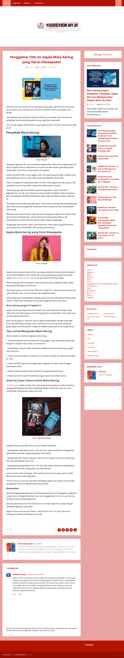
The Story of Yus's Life (93, 318)
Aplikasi (90, 334)
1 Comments (52, 67)
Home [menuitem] (6, 3)
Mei (89, 281)
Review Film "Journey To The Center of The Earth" (108, 235)
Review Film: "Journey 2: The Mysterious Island (108, 188)
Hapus (19, 594)
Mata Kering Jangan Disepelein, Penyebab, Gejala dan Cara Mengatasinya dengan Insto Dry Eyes (102, 95)
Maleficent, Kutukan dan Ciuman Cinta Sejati (108, 208)
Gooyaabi (28, 655)
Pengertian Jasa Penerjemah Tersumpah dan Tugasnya (108, 179)
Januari (90, 277)
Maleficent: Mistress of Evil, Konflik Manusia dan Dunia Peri (108, 169)
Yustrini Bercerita (110, 317)
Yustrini (31, 67)
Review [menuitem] (27, 3)
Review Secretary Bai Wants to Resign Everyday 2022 (107, 148)
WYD (12, 655)
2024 (89, 288)
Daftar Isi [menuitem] (39, 3)
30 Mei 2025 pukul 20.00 (36, 574)
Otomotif (91, 347)
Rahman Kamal (19, 574)
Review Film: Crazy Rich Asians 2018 (108, 157)
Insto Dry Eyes (12, 385)
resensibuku (92, 351)
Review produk (93, 356)
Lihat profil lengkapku (105, 375)
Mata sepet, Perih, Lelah (23, 278)
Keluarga (91, 343)
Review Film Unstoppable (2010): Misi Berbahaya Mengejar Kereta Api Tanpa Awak (107, 223)
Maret (90, 274)
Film (10, 529)
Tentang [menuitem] (16, 3)
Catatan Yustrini (92, 314)
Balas (14, 594)
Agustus (91, 272)
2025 (89, 279)
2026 (89, 270)
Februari (91, 297)
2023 (89, 293)
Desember (92, 290)
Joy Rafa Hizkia (109, 314)
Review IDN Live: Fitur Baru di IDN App (107, 198)
